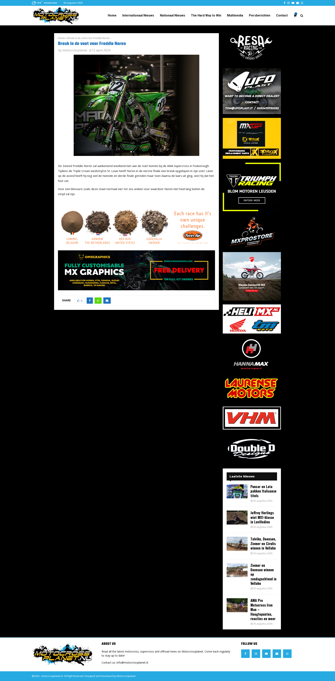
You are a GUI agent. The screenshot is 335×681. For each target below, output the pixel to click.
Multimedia (235, 15)
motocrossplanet (74, 50)
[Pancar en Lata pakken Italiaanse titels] (237, 491)
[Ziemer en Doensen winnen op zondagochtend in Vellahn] (237, 570)
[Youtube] (266, 653)
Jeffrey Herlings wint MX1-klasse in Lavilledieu (262, 517)
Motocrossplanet (126, 676)
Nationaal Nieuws (172, 15)
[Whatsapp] (287, 653)
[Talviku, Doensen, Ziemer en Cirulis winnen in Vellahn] (237, 544)
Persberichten (259, 15)
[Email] (277, 653)
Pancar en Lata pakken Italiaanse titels (263, 491)
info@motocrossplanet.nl (132, 662)
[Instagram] (256, 653)
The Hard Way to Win (206, 15)
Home (112, 15)
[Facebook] (245, 653)
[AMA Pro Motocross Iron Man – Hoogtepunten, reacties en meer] (237, 605)
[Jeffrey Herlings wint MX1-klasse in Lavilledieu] (237, 518)
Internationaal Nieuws (138, 15)
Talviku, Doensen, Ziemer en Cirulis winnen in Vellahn (263, 543)
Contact (282, 15)
